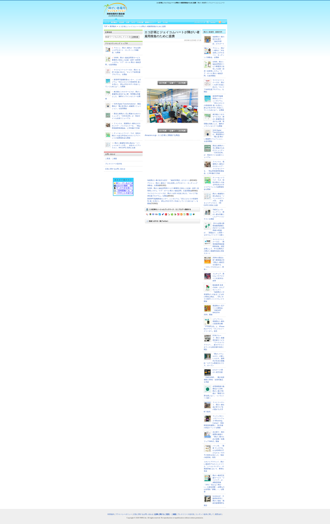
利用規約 (111, 514)
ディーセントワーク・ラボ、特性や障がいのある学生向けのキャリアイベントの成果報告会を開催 (126, 135)
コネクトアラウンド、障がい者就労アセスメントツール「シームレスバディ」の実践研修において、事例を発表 (214, 466)
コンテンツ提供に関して (204, 514)
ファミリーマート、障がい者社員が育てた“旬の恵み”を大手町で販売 (214, 407)
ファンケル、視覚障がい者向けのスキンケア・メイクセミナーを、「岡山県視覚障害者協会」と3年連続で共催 (126, 125)
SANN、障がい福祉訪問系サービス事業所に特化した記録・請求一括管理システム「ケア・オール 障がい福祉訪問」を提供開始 (214, 69)
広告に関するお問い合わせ (115, 169)
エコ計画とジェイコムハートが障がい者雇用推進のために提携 (142, 26)
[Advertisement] (177, 11)
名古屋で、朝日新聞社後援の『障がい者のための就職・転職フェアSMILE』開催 (214, 436)
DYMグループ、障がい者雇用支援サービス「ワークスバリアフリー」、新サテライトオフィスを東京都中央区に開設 (214, 342)
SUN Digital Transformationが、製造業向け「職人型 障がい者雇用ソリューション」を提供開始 (126, 106)
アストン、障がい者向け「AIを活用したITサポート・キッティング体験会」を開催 (126, 50)
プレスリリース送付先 (113, 164)
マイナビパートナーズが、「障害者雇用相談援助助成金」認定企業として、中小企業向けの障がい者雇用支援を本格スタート (214, 246)
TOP (105, 26)
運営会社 (218, 514)
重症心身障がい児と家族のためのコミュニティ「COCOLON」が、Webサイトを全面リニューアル (126, 116)
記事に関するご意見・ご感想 (165, 514)
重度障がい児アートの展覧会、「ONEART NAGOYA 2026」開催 (214, 310)
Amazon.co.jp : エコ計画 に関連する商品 (162, 135)
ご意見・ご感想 (111, 159)
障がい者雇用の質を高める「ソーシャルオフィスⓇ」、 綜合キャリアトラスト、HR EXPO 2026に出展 (126, 145)
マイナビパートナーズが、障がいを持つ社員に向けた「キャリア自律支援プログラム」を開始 (126, 72)
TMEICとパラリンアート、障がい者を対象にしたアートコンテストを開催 (214, 214)
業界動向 (113, 26)
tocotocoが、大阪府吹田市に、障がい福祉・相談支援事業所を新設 (214, 500)
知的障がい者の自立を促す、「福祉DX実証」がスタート (168, 180)
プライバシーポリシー (123, 514)
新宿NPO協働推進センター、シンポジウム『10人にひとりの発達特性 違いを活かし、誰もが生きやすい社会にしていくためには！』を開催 (172, 201)
